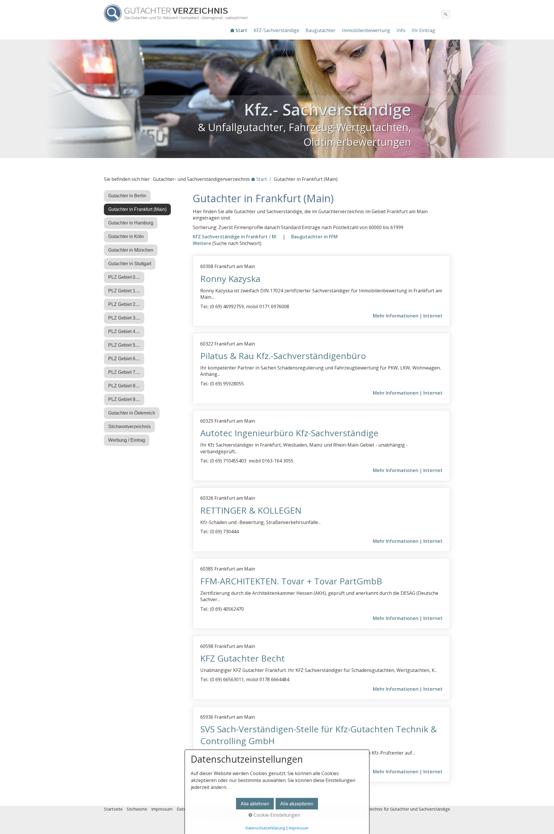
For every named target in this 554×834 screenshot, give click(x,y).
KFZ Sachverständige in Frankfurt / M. (235, 236)
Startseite (113, 809)
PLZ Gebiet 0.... (124, 277)
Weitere (202, 243)
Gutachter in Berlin (127, 195)
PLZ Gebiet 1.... (124, 290)
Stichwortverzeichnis (129, 426)
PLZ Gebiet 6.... (124, 358)
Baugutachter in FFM (314, 236)
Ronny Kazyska (230, 279)
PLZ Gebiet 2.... (124, 304)
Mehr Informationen (395, 316)
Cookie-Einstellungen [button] (276, 815)
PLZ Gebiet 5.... (124, 345)
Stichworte (137, 809)
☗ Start (238, 30)
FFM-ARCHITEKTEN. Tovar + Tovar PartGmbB (291, 581)
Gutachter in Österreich (131, 413)
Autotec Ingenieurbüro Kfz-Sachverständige (289, 433)
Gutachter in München (130, 250)
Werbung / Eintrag (126, 440)
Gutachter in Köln (126, 236)
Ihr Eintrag (423, 30)
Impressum (162, 809)
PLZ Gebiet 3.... (124, 317)
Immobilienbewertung (366, 30)
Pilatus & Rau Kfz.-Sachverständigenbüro (283, 356)
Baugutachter (321, 30)
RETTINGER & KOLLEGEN (251, 510)
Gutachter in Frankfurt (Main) (137, 209)
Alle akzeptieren (296, 803)
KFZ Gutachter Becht (242, 658)
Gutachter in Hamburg (130, 222)
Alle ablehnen (255, 803)
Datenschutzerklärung (265, 828)
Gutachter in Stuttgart (129, 263)
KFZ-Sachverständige (276, 30)
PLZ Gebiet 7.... (124, 372)
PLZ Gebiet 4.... (124, 331)
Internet (433, 316)
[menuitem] (239, 30)
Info (400, 30)
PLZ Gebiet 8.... (124, 385)
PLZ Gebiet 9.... (124, 399)
